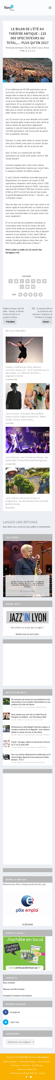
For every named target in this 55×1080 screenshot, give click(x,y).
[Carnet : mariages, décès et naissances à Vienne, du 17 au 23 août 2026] (6, 743)
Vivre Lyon (26, 1065)
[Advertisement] (24, 667)
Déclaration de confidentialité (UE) (23, 1073)
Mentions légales (10, 1061)
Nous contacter (9, 982)
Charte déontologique (27, 1061)
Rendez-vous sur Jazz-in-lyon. (27, 634)
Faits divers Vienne (42, 735)
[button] (23, 594)
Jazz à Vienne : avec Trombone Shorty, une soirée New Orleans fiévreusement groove (27, 459)
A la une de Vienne (28, 707)
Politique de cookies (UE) (27, 1069)
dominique (19, 47)
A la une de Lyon (27, 720)
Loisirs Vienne (43, 47)
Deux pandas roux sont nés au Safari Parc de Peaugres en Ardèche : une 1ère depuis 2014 (28, 715)
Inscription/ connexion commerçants (17, 995)
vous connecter (19, 526)
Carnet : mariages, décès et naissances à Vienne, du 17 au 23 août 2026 (30, 743)
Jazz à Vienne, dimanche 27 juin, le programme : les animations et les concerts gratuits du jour (27, 501)
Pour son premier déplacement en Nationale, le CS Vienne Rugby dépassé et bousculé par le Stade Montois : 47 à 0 (31, 757)
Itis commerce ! (43, 1057)
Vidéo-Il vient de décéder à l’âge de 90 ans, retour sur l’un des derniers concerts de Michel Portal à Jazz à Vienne (27, 584)
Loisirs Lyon (38, 720)
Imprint (42, 1073)
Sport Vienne (40, 762)
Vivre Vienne (15, 1065)
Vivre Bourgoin (37, 1065)
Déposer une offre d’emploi (13, 989)
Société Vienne (41, 707)
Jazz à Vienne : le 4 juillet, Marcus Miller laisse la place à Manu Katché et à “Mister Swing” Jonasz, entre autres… (26, 416)
